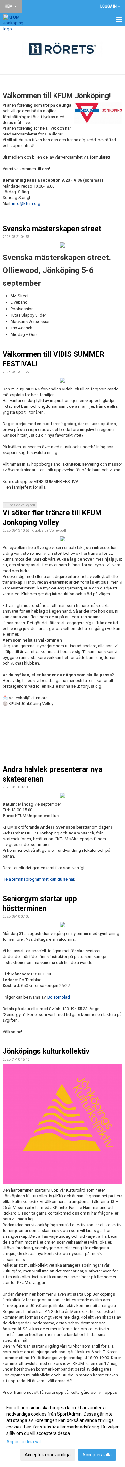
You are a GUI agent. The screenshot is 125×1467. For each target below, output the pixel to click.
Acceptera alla (97, 1454)
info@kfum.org (26, 203)
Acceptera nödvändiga (48, 1454)
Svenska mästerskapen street (52, 228)
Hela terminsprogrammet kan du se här (38, 879)
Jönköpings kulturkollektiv (46, 1051)
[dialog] (62, 1431)
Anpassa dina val (23, 1441)
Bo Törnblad (58, 997)
